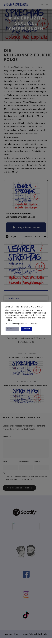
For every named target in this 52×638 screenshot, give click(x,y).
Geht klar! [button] (26, 328)
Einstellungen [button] (12, 328)
